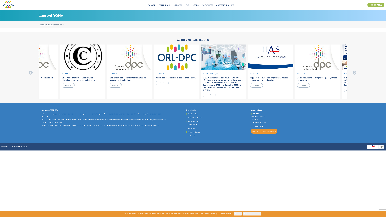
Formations (164, 5)
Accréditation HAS (225, 5)
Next (353, 72)
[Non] (383, 214)
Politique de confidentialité (252, 213)
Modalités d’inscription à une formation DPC (176, 78)
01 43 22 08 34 (258, 126)
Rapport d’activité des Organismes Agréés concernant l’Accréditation (269, 79)
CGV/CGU (191, 135)
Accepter (237, 213)
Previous (30, 72)
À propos (178, 5)
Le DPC (196, 5)
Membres (49, 25)
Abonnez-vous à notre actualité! (264, 131)
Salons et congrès (210, 73)
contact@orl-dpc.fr (259, 123)
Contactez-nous (193, 121)
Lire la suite (67, 85)
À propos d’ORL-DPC (195, 117)
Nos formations (193, 114)
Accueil (151, 5)
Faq (187, 5)
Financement (192, 125)
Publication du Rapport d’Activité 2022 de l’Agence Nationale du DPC (127, 79)
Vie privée (191, 128)
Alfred (25, 147)
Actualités (207, 5)
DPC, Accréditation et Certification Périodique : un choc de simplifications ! (79, 79)
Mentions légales (194, 132)
